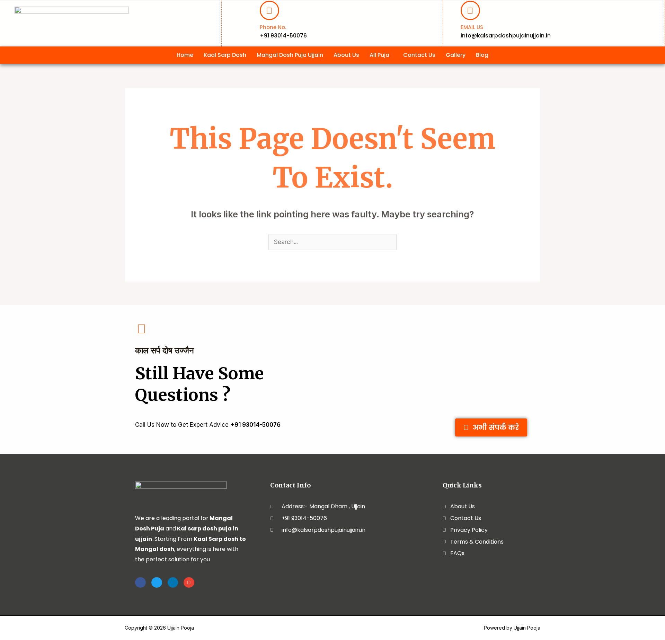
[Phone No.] (269, 10)
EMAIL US (472, 27)
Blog (482, 55)
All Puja (379, 55)
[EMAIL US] (470, 10)
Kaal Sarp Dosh (225, 55)
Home (185, 55)
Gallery (456, 55)
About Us (346, 55)
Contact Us (419, 55)
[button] (381, 55)
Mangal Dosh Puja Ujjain (290, 55)
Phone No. (273, 27)
